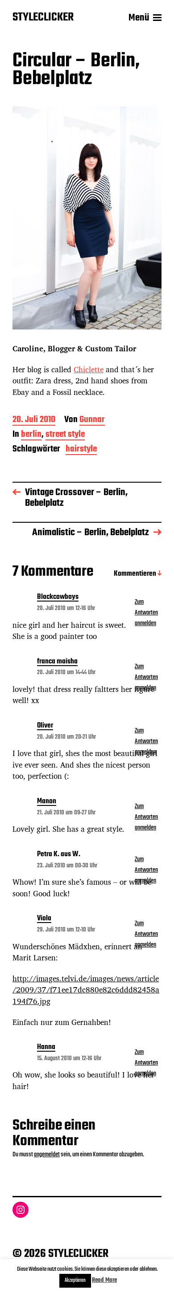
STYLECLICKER (43, 17)
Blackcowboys (58, 598)
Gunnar (92, 420)
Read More (104, 1280)
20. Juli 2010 (33, 420)
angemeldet (47, 1154)
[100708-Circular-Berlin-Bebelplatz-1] (87, 217)
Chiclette (89, 369)
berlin (31, 435)
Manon (46, 802)
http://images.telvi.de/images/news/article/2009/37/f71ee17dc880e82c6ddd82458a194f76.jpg (85, 989)
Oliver (45, 726)
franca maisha (57, 662)
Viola (44, 919)
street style (65, 435)
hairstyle (81, 450)
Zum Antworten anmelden (146, 613)
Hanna (46, 1048)
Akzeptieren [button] (75, 1281)
